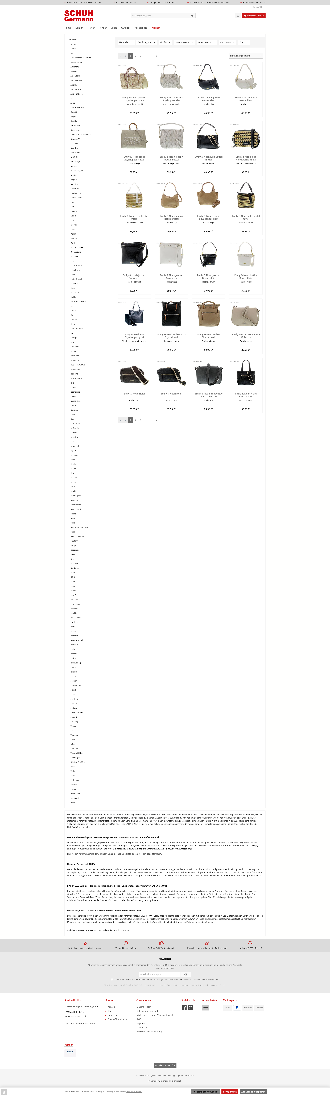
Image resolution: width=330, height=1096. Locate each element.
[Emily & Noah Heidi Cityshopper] (245, 373)
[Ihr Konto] (238, 15)
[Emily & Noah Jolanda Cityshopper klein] (134, 77)
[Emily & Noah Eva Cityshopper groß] (134, 314)
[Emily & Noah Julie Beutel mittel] (208, 136)
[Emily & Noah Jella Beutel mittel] (134, 195)
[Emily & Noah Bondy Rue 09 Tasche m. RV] (208, 373)
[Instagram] (190, 1008)
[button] (4, 1092)
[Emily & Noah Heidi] (134, 373)
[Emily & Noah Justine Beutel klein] (208, 254)
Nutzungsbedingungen (206, 985)
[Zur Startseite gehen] (78, 15)
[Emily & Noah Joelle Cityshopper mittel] (134, 136)
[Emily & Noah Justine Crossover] (134, 254)
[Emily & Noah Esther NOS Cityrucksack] (171, 314)
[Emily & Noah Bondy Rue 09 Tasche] (245, 314)
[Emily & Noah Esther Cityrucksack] (208, 314)
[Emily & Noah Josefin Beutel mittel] (171, 136)
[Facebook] (184, 1008)
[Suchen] (192, 15)
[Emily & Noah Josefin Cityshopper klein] (171, 77)
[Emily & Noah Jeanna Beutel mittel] (171, 195)
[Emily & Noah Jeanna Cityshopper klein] (208, 195)
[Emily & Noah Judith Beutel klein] (208, 77)
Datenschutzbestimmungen (179, 985)
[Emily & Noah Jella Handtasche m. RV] (245, 136)
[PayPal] (237, 1008)
